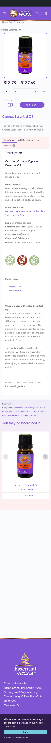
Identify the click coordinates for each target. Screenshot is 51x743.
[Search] (37, 13)
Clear (43, 91)
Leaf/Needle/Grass (14, 415)
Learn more (9, 726)
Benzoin (9, 211)
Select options (25, 495)
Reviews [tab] (9, 145)
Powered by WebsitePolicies (16, 737)
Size (7, 91)
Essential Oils (15, 286)
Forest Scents (26, 411)
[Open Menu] (4, 13)
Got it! (25, 732)
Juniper (15, 215)
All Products (16, 21)
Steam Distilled (29, 415)
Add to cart (32, 105)
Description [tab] (9, 140)
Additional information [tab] (28, 140)
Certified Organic (31, 407)
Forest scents (15, 290)
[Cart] (45, 13)
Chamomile (33, 211)
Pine (22, 215)
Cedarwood (20, 211)
